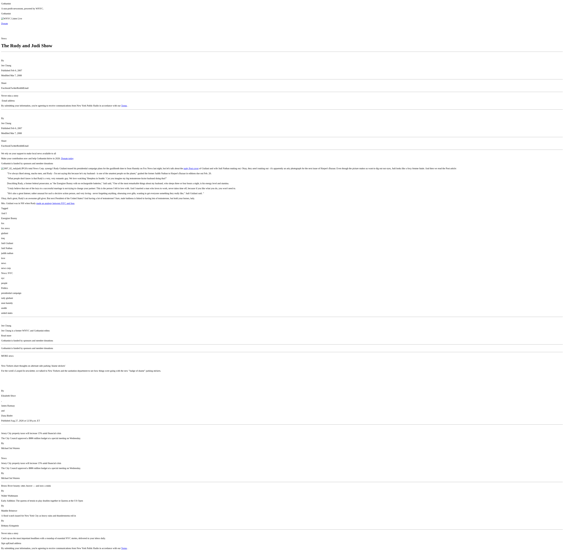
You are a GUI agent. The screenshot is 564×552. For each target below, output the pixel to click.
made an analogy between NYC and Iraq (55, 203)
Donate (4, 23)
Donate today (67, 158)
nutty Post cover (191, 168)
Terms (124, 105)
